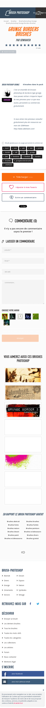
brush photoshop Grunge (10, 85)
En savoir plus (18, 703)
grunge (32, 152)
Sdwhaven (6, 100)
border (7, 152)
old (16, 152)
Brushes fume (13, 525)
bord (7, 148)
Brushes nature (13, 528)
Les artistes (38, 12)
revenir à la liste (9, 52)
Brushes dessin (13, 532)
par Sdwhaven (23, 40)
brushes (8, 161)
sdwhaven (8, 165)
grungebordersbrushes (24, 161)
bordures (16, 156)
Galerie (43, 13)
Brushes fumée (32, 525)
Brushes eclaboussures (13, 538)
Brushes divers (32, 535)
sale (23, 148)
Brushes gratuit (33, 538)
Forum (41, 13)
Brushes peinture (32, 528)
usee (15, 148)
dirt (23, 152)
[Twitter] (38, 604)
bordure (27, 156)
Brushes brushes (32, 521)
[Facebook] (30, 604)
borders (38, 156)
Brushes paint (13, 535)
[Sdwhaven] (7, 93)
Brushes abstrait (13, 521)
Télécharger (24, 177)
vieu (31, 148)
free (6, 156)
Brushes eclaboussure (32, 532)
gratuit (40, 148)
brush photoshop (18, 13)
